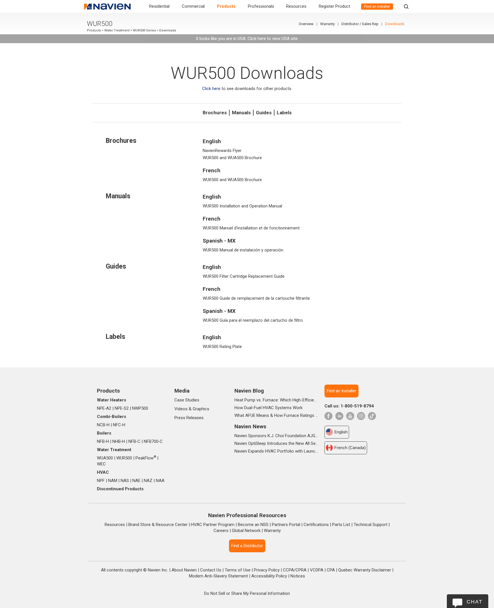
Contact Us (210, 570)
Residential (159, 6)
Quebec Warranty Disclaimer (364, 570)
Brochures (215, 112)
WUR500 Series (144, 30)
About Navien (184, 570)
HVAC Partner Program (212, 524)
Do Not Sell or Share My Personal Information (247, 593)
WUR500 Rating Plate (222, 346)
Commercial (193, 6)
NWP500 (140, 408)
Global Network (246, 530)
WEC (101, 464)
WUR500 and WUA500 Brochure (232, 157)
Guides (264, 112)
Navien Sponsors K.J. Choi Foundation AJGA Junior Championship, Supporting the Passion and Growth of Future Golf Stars (276, 435)
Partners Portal (286, 524)
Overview (306, 24)
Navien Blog (249, 390)
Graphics (201, 408)
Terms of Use (237, 570)
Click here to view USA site (273, 38)
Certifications (316, 524)
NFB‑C (134, 441)
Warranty (327, 24)
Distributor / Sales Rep (360, 24)
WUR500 (124, 458)
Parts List (341, 524)
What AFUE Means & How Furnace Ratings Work (276, 415)
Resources (296, 6)
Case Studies (186, 400)
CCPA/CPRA (294, 570)
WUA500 (105, 458)
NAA (160, 480)
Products (226, 6)
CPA (331, 570)
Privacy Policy (267, 570)
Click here (211, 88)
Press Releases (189, 417)
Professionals (261, 6)
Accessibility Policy (269, 576)
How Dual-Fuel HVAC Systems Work (268, 407)
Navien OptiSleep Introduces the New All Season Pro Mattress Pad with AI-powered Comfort (276, 443)
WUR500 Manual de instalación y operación (243, 250)
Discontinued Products (120, 488)
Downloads (394, 24)
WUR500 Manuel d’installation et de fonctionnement (251, 228)
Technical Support (370, 524)
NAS (125, 480)
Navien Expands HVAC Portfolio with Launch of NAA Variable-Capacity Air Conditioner (276, 451)
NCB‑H (103, 424)
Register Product (334, 6)
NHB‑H (118, 441)
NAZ (148, 480)
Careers (221, 530)
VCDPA (316, 570)
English (341, 432)
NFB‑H (103, 441)
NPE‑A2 (104, 408)
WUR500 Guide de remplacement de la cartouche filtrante (256, 298)
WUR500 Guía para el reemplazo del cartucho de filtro (253, 320)
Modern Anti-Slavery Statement (218, 576)
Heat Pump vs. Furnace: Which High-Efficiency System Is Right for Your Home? (276, 400)
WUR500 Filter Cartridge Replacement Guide (243, 276)
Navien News (250, 426)
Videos (181, 408)
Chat (475, 602)
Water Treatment (117, 30)
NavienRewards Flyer (222, 150)
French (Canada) (350, 447)
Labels (284, 112)
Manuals (241, 112)
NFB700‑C (153, 441)
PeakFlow (146, 458)
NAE (136, 480)
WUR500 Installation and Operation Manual (242, 206)
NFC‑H (119, 424)
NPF (101, 480)
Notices (297, 576)
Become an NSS (253, 524)
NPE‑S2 (122, 408)
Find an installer (377, 6)
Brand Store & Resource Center (158, 524)
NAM (112, 480)
